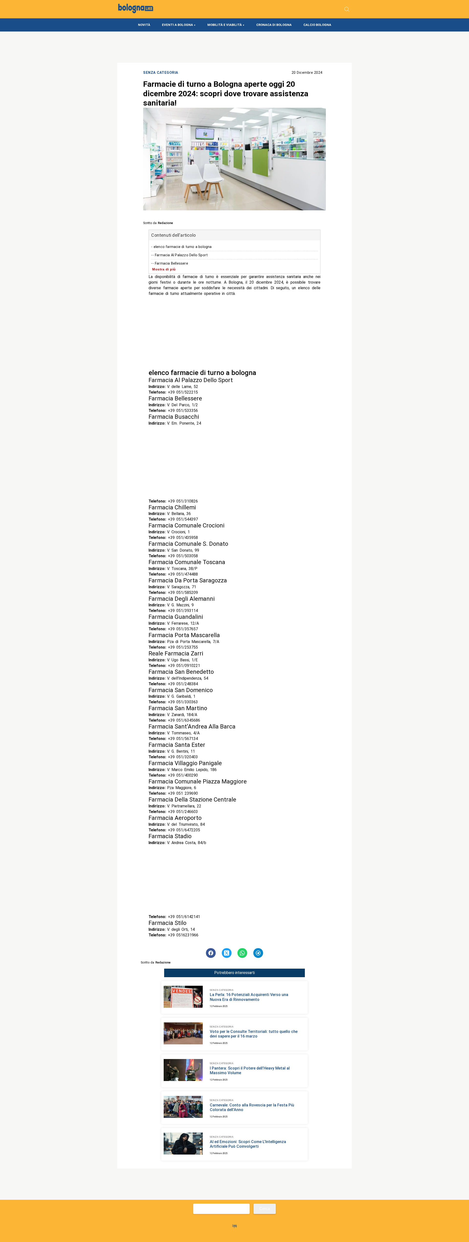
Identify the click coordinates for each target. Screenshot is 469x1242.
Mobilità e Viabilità (224, 25)
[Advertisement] (234, 332)
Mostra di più (164, 269)
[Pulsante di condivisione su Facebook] (211, 953)
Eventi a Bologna (177, 25)
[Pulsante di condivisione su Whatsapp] (242, 953)
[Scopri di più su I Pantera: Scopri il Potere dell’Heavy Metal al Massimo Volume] (183, 1070)
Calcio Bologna (317, 25)
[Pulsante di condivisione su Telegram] (258, 953)
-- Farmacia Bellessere (169, 263)
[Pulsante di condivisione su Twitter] (227, 953)
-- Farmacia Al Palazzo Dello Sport (179, 255)
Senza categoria (160, 73)
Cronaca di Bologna (274, 25)
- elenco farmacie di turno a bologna (181, 247)
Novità (144, 25)
